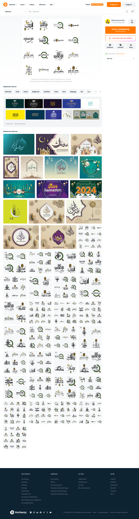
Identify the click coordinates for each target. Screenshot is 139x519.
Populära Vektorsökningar (60, 488)
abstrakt (8, 92)
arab (17, 92)
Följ (132, 22)
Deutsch (113, 488)
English (113, 479)
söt (82, 92)
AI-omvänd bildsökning (29, 497)
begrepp (73, 92)
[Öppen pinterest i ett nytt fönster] (40, 512)
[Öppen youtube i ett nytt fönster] (50, 512)
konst (26, 92)
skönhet (47, 92)
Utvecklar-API (26, 494)
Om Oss (81, 485)
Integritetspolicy (103, 512)
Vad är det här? (120, 54)
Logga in (129, 4)
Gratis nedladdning (120, 30)
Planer (88, 4)
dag (89, 92)
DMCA (53, 482)
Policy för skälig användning (118, 512)
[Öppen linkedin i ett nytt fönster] (37, 512)
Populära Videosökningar (59, 494)
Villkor (95, 512)
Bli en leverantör (84, 488)
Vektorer (12, 5)
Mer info (109, 58)
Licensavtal (54, 479)
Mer (51, 5)
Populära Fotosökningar (59, 491)
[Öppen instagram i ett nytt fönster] (34, 512)
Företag (24, 488)
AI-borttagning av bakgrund (31, 500)
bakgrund (35, 92)
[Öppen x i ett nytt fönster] (47, 512)
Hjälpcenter (82, 479)
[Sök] (127, 11)
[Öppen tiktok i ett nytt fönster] (44, 512)
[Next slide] (98, 91)
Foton (22, 5)
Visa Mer (86, 115)
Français (113, 491)
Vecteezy (24, 482)
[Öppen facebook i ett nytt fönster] (31, 512)
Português (114, 485)
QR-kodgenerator (27, 503)
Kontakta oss (82, 482)
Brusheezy (25, 479)
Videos (31, 5)
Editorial (42, 5)
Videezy (24, 485)
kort (64, 92)
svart (56, 92)
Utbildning (25, 491)
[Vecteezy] (5, 4)
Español (113, 482)
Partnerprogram (56, 485)
